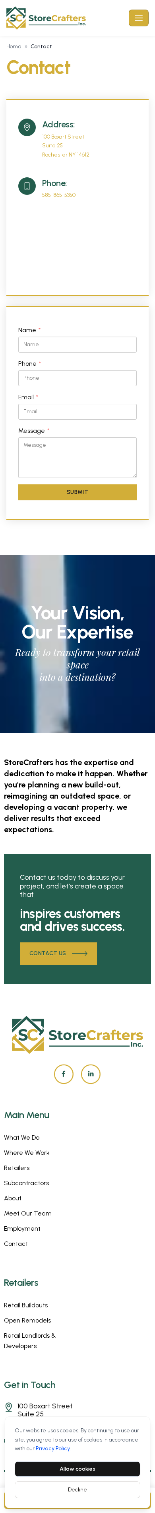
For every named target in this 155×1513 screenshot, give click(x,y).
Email (28, 397)
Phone (29, 364)
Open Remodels (27, 1320)
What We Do (21, 1137)
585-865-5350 (59, 195)
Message (33, 431)
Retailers (16, 1168)
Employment (22, 1228)
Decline (77, 1489)
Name (29, 330)
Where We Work (27, 1152)
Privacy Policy (53, 1448)
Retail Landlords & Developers (30, 1341)
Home (13, 46)
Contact (16, 1243)
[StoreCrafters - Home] (66, 18)
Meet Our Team (28, 1213)
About (12, 1198)
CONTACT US (47, 953)
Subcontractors (26, 1183)
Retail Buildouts (26, 1305)
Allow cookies (77, 1468)
